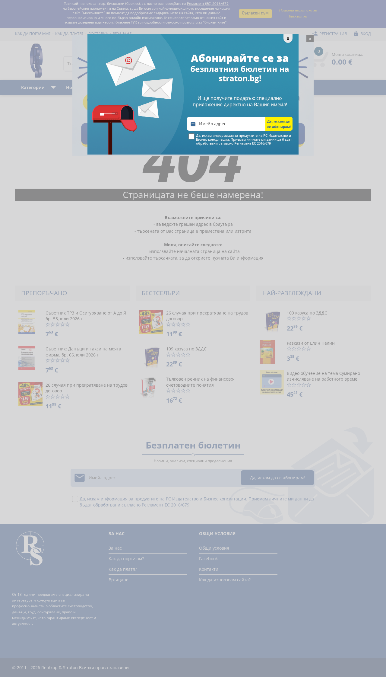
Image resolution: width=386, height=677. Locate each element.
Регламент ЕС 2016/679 (252, 143)
